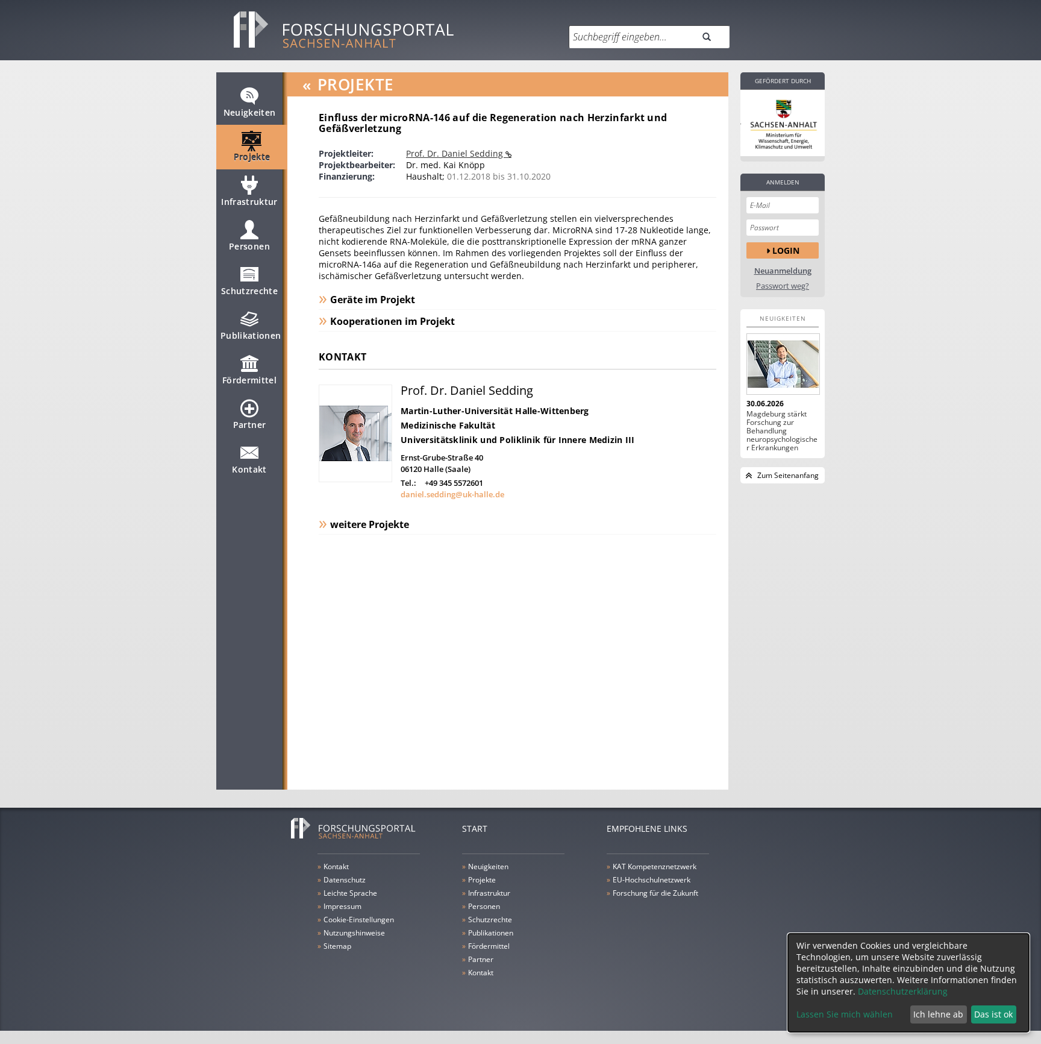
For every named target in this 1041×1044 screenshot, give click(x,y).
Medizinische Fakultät (448, 425)
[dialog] (908, 983)
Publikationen (250, 335)
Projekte (252, 157)
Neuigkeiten (250, 112)
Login (785, 250)
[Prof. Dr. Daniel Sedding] (355, 479)
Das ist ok (993, 1014)
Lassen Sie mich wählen (844, 1014)
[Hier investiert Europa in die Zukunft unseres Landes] (782, 123)
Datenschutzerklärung (903, 991)
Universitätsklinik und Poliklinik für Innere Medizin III (518, 439)
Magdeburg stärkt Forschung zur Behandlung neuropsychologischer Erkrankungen (781, 431)
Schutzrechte (249, 291)
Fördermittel (249, 380)
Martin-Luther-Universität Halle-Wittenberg (495, 411)
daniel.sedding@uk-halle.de (452, 494)
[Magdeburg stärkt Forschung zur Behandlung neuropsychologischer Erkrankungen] (782, 364)
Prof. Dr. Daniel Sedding (455, 153)
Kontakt (249, 469)
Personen (249, 246)
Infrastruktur (249, 201)
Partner (249, 424)
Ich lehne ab (938, 1014)
